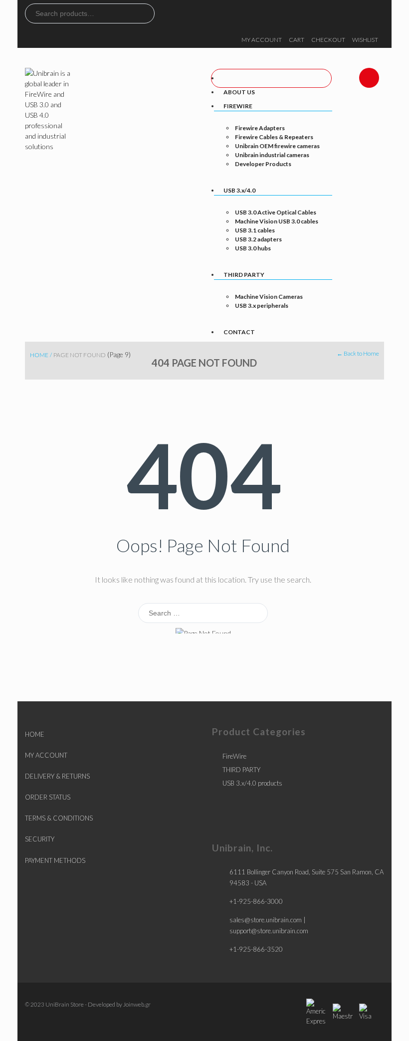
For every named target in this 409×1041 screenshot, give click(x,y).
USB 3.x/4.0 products (252, 783)
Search (146, 13)
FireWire (234, 756)
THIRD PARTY (241, 770)
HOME (34, 734)
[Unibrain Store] (48, 108)
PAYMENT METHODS (55, 860)
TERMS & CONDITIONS (59, 818)
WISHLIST (365, 39)
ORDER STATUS (47, 797)
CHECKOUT (328, 39)
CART (296, 39)
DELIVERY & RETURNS (57, 776)
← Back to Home (358, 353)
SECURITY (39, 839)
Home (39, 355)
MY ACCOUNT (261, 39)
